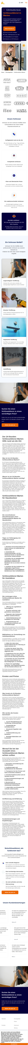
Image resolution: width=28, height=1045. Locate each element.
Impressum (16, 1025)
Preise (15, 1021)
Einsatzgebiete (17, 1018)
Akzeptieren (14, 1044)
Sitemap (16, 1027)
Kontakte (3, 1025)
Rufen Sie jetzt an (9, 28)
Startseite (4, 1018)
